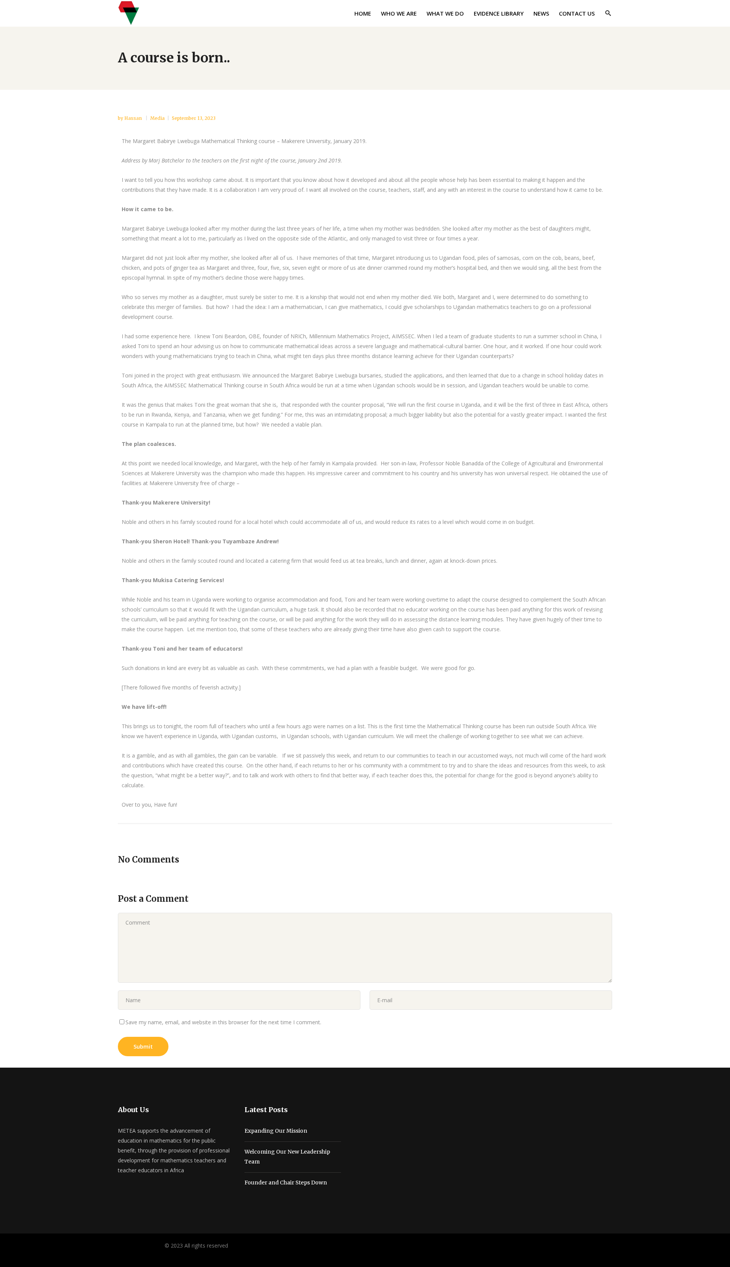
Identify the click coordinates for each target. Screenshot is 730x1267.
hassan (133, 118)
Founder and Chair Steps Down (285, 1182)
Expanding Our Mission (275, 1130)
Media (157, 118)
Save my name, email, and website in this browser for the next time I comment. (223, 1022)
